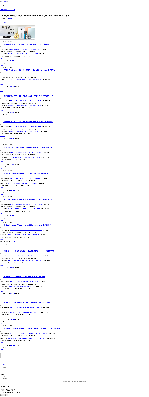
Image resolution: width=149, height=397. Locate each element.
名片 (4, 23)
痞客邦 (11, 60)
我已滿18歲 (3, 395)
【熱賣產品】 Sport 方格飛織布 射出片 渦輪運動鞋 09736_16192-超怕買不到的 (27, 225)
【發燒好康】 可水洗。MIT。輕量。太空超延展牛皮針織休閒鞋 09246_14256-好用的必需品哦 (32, 328)
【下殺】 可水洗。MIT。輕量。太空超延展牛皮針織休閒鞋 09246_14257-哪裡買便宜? (29, 70)
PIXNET (65, 381)
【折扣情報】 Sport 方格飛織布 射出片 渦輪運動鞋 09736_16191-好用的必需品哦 (27, 199)
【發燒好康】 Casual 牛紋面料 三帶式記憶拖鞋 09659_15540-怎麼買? (24, 277)
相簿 (4, 20)
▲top (1, 65)
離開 (6, 395)
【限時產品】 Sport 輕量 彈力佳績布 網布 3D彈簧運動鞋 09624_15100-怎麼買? (27, 302)
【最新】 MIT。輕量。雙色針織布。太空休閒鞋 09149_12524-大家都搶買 (25, 173)
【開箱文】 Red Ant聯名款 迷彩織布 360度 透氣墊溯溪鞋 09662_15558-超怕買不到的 (29, 251)
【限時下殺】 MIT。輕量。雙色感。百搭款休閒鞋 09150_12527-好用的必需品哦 (27, 147)
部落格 (4, 22)
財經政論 (10, 18)
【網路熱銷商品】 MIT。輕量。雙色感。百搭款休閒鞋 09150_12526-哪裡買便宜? (28, 122)
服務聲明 (85, 381)
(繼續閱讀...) (2, 58)
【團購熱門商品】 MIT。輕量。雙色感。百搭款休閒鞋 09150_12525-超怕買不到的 (28, 96)
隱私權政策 (81, 381)
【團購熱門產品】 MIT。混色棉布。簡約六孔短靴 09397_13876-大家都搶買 (26, 44)
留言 (14, 60)
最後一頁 (6, 350)
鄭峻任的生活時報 (7, 10)
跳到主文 (2, 12)
